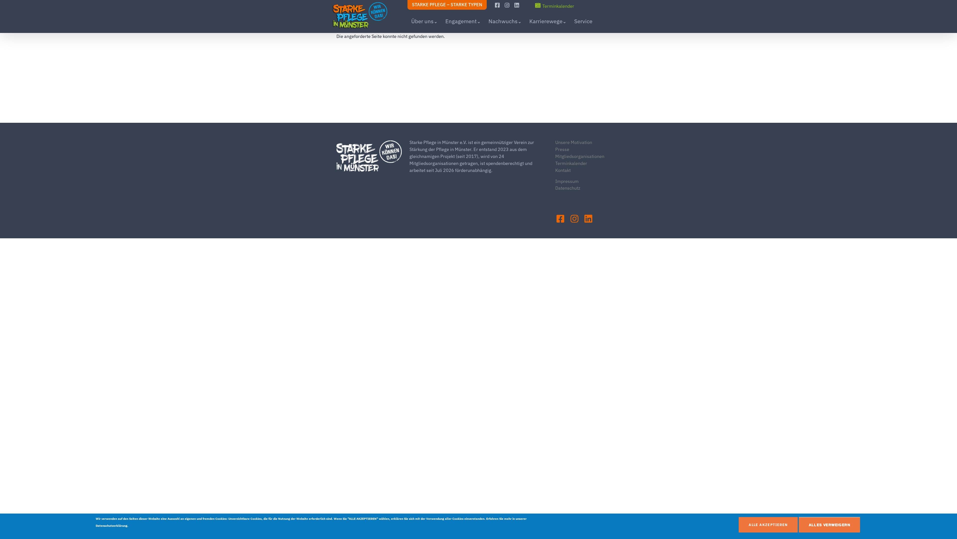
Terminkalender (558, 6)
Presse (562, 149)
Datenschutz (567, 188)
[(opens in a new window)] (497, 5)
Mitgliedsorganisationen (579, 156)
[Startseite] (364, 15)
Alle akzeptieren (768, 525)
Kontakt (563, 170)
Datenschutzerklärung (111, 526)
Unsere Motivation (573, 142)
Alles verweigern (829, 525)
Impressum (567, 181)
